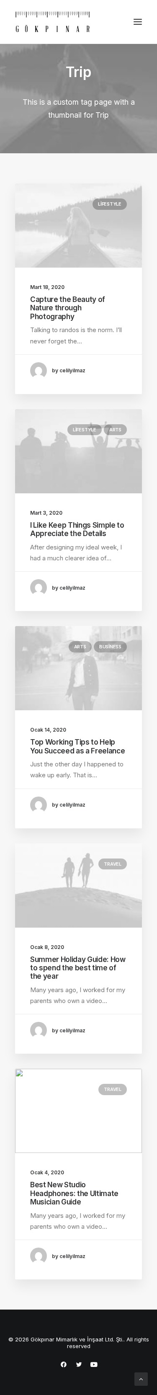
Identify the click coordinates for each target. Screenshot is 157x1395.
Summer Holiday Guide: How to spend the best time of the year (78, 968)
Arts (115, 430)
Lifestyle (109, 204)
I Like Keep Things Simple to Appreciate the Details (77, 529)
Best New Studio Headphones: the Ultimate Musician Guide (74, 1193)
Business (110, 647)
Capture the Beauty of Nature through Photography (67, 308)
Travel (112, 864)
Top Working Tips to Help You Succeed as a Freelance (77, 746)
